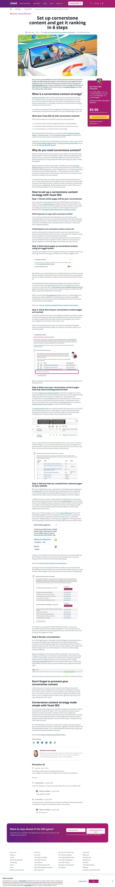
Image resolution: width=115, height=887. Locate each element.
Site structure (71, 32)
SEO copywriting (63, 32)
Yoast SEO (13, 852)
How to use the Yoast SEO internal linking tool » (53, 563)
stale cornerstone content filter (68, 143)
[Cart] (103, 3)
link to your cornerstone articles (48, 393)
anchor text (37, 491)
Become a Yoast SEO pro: (21, 13)
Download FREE (74, 3)
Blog (44, 3)
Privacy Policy (28, 885)
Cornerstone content (38, 97)
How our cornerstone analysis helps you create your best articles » (59, 305)
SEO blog (18, 9)
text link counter (43, 135)
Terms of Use (23, 881)
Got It (93, 881)
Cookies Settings (82, 881)
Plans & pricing (25, 3)
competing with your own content (42, 404)
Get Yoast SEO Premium (99, 117)
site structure (64, 402)
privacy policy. (97, 834)
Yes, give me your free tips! (95, 831)
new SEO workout (69, 87)
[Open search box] (91, 3)
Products (37, 852)
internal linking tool (66, 513)
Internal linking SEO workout (47, 145)
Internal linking (54, 32)
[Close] (112, 881)
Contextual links (66, 501)
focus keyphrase (51, 295)
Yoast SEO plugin (37, 85)
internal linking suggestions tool (46, 143)
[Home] (11, 9)
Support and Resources (66, 852)
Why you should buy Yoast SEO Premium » (53, 735)
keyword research (49, 204)
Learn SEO (36, 3)
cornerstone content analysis (62, 135)
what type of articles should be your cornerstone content (59, 209)
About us (59, 3)
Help (51, 3)
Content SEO (28, 9)
